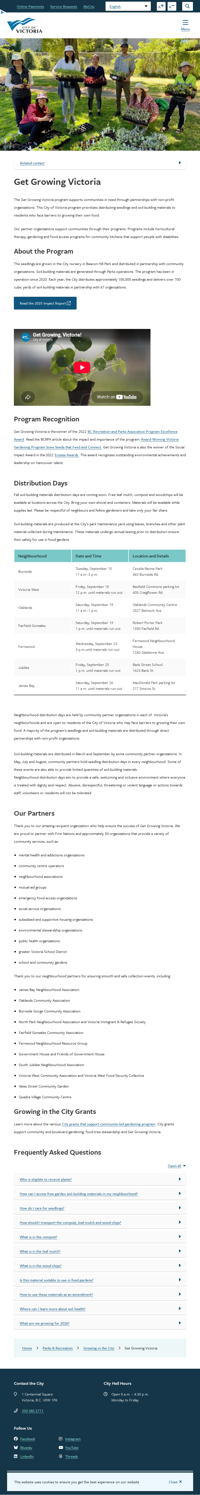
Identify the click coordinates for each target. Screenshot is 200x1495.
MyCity (88, 6)
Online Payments (30, 6)
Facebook (27, 1438)
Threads (71, 1456)
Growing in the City (98, 1348)
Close (173, 1482)
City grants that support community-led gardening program (108, 1124)
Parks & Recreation (58, 1348)
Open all (174, 1165)
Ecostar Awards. (67, 454)
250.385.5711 (32, 1410)
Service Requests (63, 6)
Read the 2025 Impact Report (43, 303)
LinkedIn (27, 1456)
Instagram (73, 1438)
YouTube (72, 1447)
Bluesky (26, 1447)
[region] (100, 626)
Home (27, 1348)
